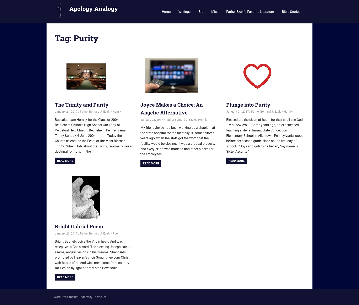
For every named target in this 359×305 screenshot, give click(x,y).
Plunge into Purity (248, 104)
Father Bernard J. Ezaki (95, 111)
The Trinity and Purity (81, 104)
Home (166, 12)
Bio (201, 12)
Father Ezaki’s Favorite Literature (250, 12)
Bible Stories (291, 12)
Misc (214, 12)
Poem (116, 233)
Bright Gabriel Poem (79, 226)
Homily (117, 111)
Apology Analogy (93, 8)
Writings (184, 12)
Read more (65, 160)
